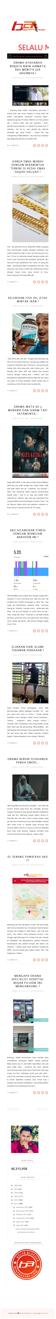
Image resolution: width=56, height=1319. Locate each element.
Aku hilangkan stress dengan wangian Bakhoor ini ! (28, 534)
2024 (16, 1193)
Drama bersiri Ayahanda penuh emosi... (28, 760)
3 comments (12, 743)
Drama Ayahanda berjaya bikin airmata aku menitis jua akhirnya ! (28, 68)
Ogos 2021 (20, 1222)
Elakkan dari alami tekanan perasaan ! (28, 648)
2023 (16, 1196)
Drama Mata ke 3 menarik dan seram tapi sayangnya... (28, 410)
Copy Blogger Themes (40, 1313)
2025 (16, 1189)
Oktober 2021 (21, 1214)
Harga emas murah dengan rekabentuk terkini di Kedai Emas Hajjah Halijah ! (27, 167)
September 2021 (23, 1218)
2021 (16, 1204)
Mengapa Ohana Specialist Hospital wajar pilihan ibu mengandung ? (28, 981)
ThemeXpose (26, 1313)
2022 (16, 1200)
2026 (16, 1185)
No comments (13, 145)
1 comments (12, 390)
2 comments (12, 960)
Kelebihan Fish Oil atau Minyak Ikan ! (27, 299)
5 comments (12, 282)
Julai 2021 (20, 1225)
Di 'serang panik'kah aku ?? (28, 858)
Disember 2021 (22, 1207)
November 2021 (22, 1211)
